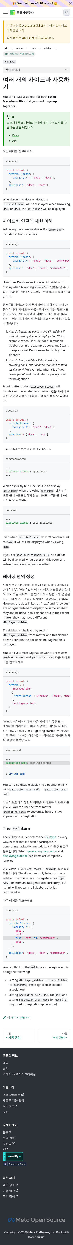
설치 (6, 1068)
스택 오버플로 (12, 1095)
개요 (6, 1063)
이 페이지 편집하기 (19, 1017)
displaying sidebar (15, 856)
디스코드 (8, 1106)
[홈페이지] (6, 48)
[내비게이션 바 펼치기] (5, 12)
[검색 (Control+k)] (66, 12)
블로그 (7, 1132)
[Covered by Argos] (14, 1165)
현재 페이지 (12, 70)
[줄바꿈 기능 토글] (59, 253)
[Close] (70, 3)
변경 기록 (9, 1138)
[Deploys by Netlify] (13, 1160)
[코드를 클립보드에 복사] (66, 170)
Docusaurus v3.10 (30, 3)
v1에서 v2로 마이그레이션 (19, 1074)
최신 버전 (28, 38)
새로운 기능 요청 (13, 1100)
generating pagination (42, 851)
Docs (15, 135)
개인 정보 (9, 1185)
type (50, 837)
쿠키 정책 (9, 1196)
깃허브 (7, 1143)
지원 (6, 1112)
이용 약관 (9, 1191)
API (14, 141)
